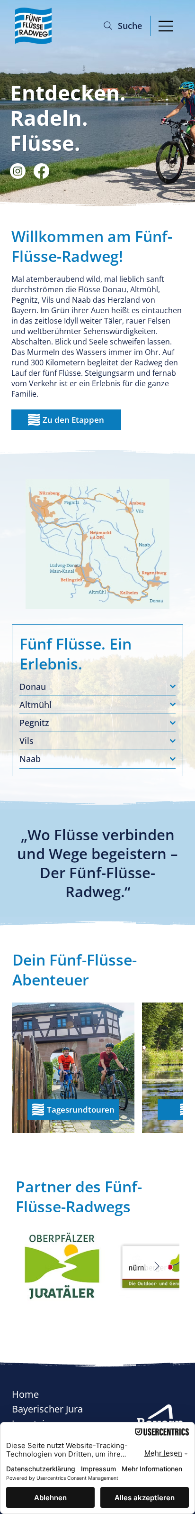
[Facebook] (41, 171)
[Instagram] (18, 171)
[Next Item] (156, 1266)
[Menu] (166, 26)
